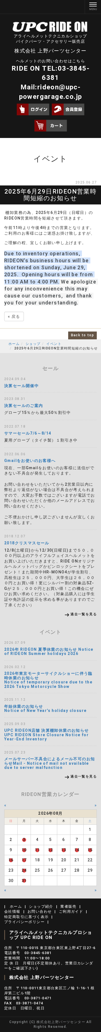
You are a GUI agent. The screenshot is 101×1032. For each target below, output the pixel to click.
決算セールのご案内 (23, 405)
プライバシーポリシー (24, 922)
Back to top (82, 335)
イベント (53, 344)
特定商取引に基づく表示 (26, 917)
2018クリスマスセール (26, 543)
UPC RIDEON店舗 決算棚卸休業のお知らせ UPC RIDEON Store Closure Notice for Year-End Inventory (46, 734)
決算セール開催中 (21, 385)
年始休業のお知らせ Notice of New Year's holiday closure (45, 708)
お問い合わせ (39, 911)
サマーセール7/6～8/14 (27, 433)
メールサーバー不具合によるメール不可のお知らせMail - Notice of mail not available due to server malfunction (49, 763)
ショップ (33, 344)
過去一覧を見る (83, 614)
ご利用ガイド (71, 911)
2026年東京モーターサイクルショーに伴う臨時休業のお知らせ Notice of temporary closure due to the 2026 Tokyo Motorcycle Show (48, 679)
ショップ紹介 (41, 906)
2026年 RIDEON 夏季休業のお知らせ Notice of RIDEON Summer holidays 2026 (48, 651)
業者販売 (68, 906)
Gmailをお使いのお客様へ (30, 460)
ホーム (14, 344)
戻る (14, 316)
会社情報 (12, 911)
